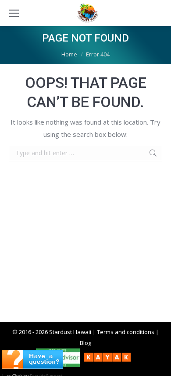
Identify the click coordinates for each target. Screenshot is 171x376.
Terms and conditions (125, 332)
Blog (85, 343)
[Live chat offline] (32, 366)
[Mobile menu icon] (14, 13)
